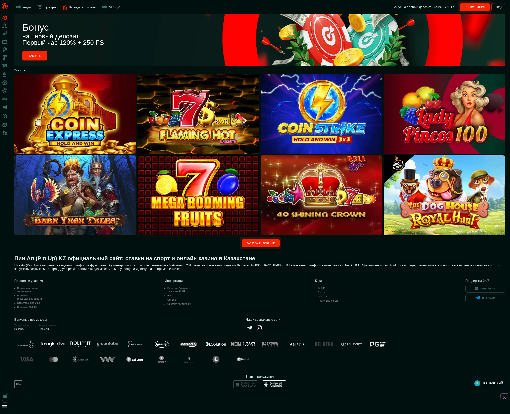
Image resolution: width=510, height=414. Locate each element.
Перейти (19, 329)
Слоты (321, 292)
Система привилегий (179, 304)
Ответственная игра (28, 303)
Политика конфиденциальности (29, 297)
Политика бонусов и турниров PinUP (178, 290)
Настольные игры (328, 300)
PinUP (321, 288)
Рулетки (322, 296)
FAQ (169, 295)
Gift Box (171, 299)
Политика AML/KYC (28, 307)
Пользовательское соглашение (27, 290)
